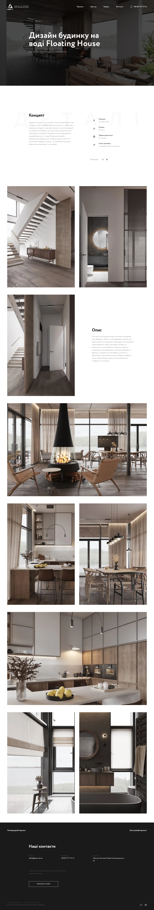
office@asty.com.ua (36, 858)
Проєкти (80, 7)
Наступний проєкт (138, 830)
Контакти (119, 7)
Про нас (93, 7)
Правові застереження (14, 903)
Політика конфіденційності (31, 903)
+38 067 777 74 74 (140, 7)
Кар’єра (106, 7)
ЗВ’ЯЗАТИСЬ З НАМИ (43, 884)
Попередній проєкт (16, 830)
